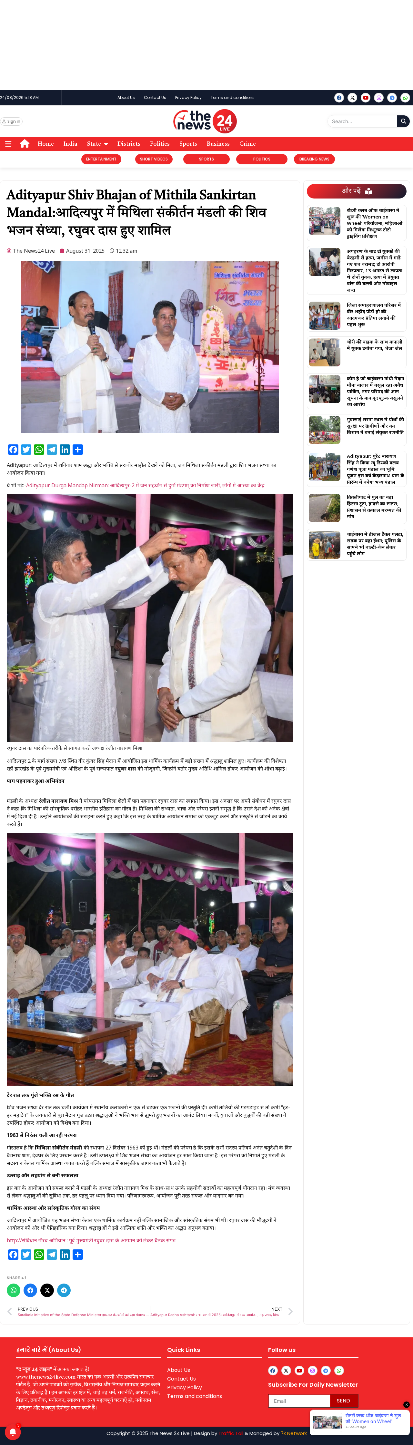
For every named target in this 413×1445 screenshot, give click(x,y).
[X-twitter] (352, 97)
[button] (8, 144)
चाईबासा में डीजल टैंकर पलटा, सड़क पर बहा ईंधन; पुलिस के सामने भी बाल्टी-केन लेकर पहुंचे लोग (375, 544)
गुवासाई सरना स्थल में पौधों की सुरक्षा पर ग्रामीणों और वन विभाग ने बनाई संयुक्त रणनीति (375, 425)
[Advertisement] (193, 45)
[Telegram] (64, 1290)
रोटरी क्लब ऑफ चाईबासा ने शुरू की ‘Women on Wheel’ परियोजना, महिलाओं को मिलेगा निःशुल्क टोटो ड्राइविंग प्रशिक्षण (374, 223)
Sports (188, 144)
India (70, 144)
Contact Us (155, 97)
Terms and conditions (233, 97)
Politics (160, 144)
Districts (128, 144)
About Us (126, 97)
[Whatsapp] (405, 97)
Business (218, 144)
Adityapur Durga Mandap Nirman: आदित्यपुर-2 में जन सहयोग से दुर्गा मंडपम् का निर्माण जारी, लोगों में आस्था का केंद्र (145, 485)
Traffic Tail (230, 1433)
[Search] (403, 121)
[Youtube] (365, 97)
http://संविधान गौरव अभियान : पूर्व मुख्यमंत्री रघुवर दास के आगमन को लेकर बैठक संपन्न (91, 1240)
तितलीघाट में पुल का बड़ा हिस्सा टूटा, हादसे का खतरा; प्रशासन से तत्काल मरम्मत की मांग (374, 506)
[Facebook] (339, 97)
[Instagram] (379, 97)
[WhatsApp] (13, 1290)
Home (46, 144)
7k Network (294, 1433)
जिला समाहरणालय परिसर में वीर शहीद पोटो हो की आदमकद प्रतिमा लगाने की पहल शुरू (374, 314)
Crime (247, 144)
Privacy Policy (188, 97)
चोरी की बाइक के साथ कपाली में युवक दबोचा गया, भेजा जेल (374, 344)
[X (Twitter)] (47, 1290)
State (94, 144)
